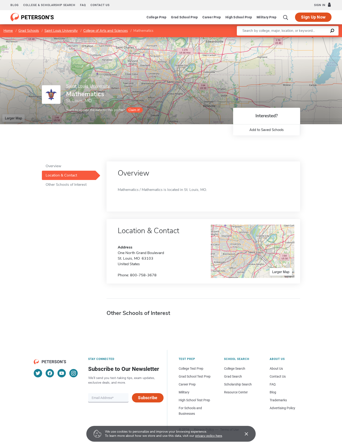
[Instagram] (73, 373)
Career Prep (211, 17)
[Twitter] (38, 373)
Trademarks (278, 400)
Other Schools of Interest (66, 184)
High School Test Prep (194, 400)
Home (8, 30)
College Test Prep (191, 368)
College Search (234, 368)
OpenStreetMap (310, 39)
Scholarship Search (238, 384)
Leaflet (287, 39)
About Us (276, 368)
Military (184, 392)
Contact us (100, 5)
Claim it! (134, 110)
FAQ (83, 5)
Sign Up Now (313, 17)
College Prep (156, 17)
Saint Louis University (61, 30)
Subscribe (147, 397)
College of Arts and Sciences (105, 30)
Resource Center (236, 392)
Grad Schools (28, 30)
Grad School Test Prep (195, 376)
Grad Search (233, 376)
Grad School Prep (184, 17)
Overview (53, 166)
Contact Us (278, 376)
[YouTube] (61, 373)
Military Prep (266, 17)
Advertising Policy (282, 408)
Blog (14, 5)
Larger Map (13, 118)
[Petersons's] (32, 17)
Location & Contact (61, 175)
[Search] (285, 17)
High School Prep (238, 17)
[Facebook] (50, 373)
